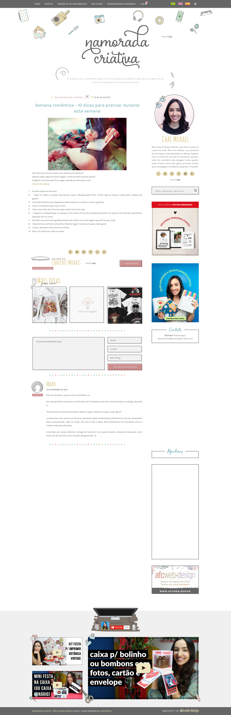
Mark (51, 384)
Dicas (57, 97)
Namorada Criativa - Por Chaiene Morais (52, 711)
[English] (180, 4)
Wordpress (106, 711)
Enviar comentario (125, 366)
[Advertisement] (115, 80)
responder (37, 395)
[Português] (173, 4)
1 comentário (131, 263)
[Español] (187, 4)
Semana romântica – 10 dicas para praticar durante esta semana (87, 108)
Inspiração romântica (73, 97)
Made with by (170, 711)
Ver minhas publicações (42, 268)
